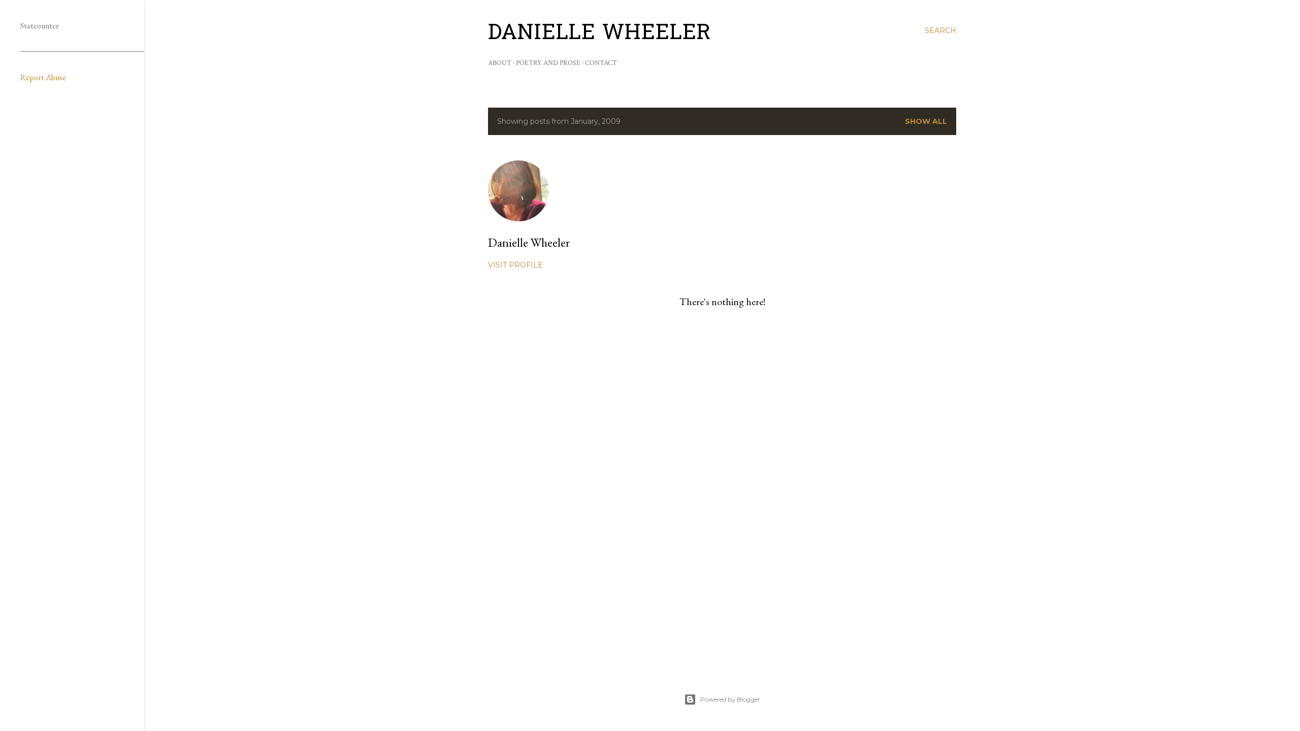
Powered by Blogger (730, 699)
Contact (601, 63)
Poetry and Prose (548, 63)
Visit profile (515, 265)
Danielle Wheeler (599, 34)
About (499, 63)
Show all (926, 121)
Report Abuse (43, 77)
